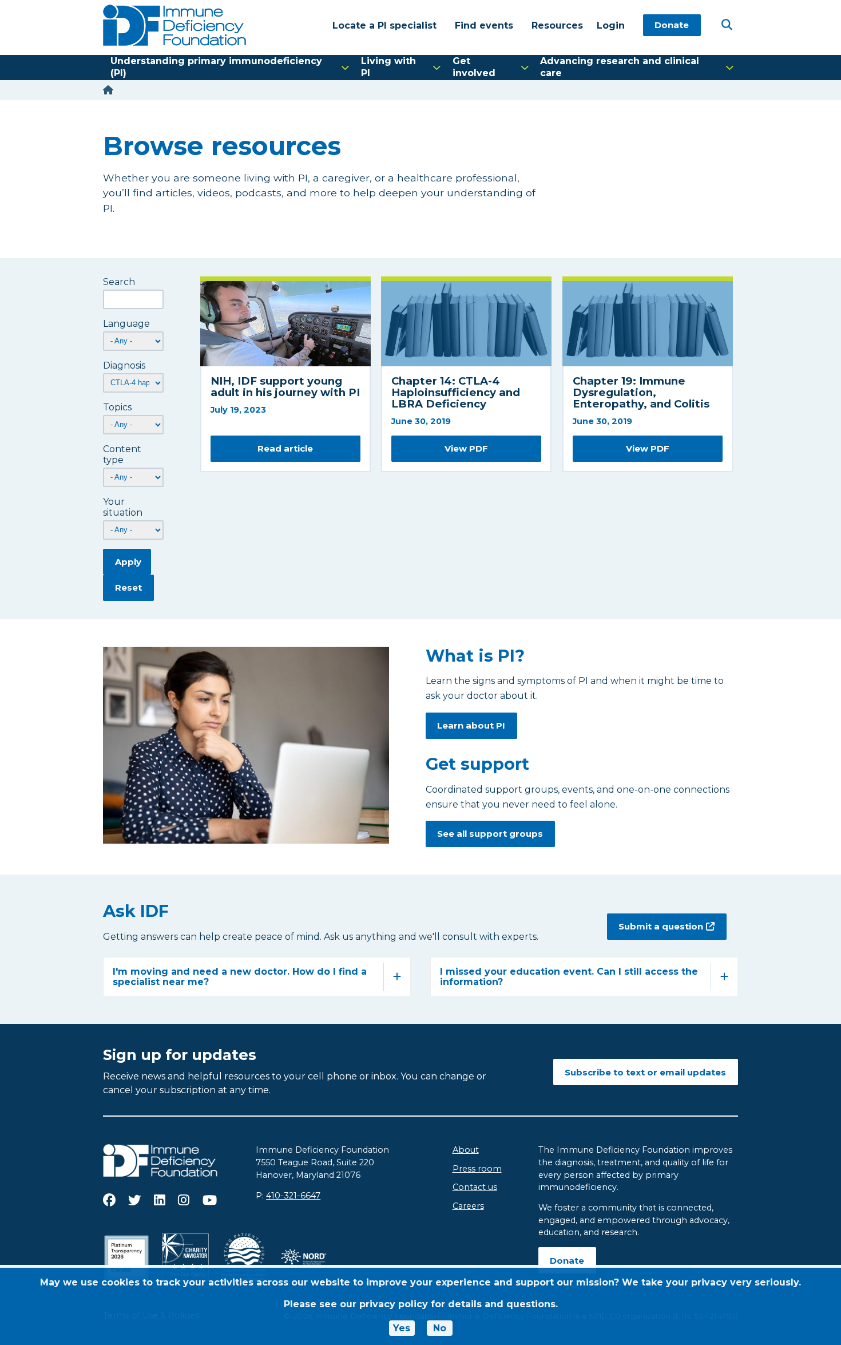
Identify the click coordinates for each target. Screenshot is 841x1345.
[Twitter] (134, 1200)
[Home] (108, 90)
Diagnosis (124, 365)
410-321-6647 (293, 1195)
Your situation (122, 507)
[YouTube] (210, 1200)
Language (126, 323)
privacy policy (393, 1304)
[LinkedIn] (159, 1200)
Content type (122, 454)
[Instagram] (183, 1200)
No (439, 1328)
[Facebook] (109, 1200)
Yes (401, 1328)
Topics (117, 407)
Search (119, 281)
